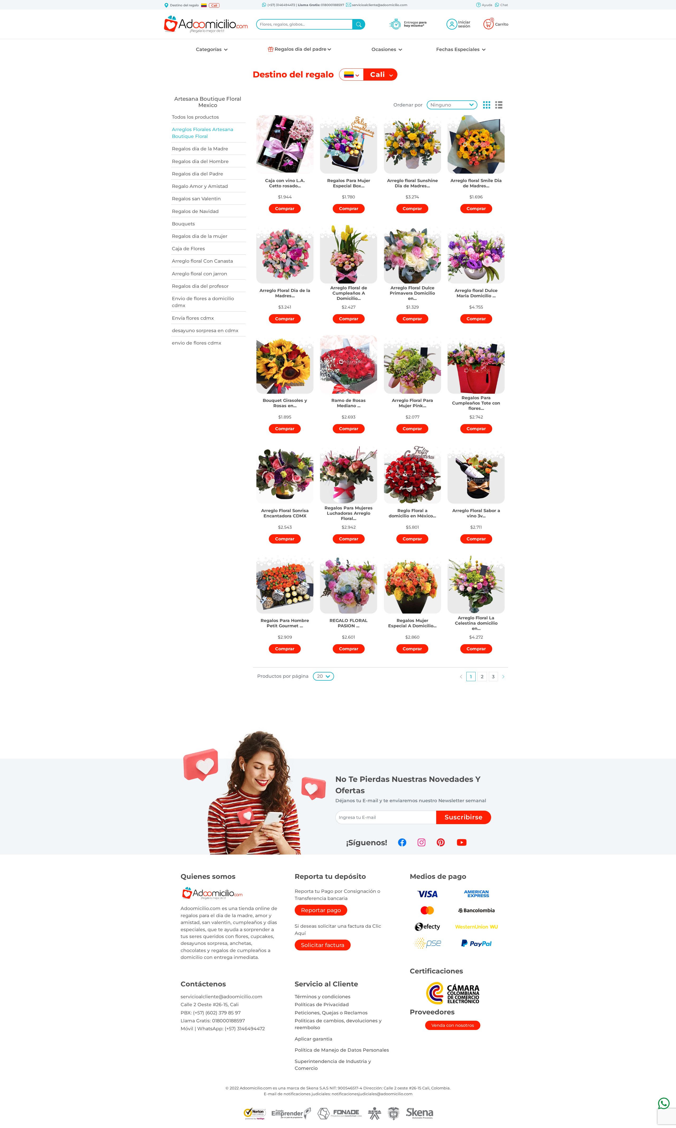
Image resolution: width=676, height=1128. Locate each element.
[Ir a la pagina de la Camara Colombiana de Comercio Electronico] (452, 992)
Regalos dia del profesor (200, 286)
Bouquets (183, 223)
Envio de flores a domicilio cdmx (203, 302)
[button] (204, 5)
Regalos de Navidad (195, 211)
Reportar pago (321, 910)
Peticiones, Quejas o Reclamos (331, 1012)
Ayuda (486, 5)
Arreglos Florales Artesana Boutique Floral (202, 133)
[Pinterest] (440, 842)
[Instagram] (421, 842)
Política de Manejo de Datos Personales (342, 1050)
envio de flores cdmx (196, 343)
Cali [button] (214, 5)
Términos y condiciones (322, 996)
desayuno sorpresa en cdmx (205, 330)
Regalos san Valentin (196, 198)
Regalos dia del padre (300, 49)
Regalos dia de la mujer (199, 236)
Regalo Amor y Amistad (200, 186)
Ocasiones (384, 49)
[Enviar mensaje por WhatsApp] (663, 1103)
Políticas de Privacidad (322, 1004)
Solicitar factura (322, 945)
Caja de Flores (188, 248)
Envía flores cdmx (193, 318)
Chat (504, 5)
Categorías (209, 49)
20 (320, 676)
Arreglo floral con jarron (199, 273)
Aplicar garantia (313, 1039)
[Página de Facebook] (402, 842)
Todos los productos (195, 117)
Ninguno (440, 105)
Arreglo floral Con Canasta (202, 261)
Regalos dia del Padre (197, 174)
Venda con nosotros (452, 1025)
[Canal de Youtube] (462, 842)
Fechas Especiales (458, 49)
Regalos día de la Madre (200, 148)
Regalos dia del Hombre (200, 161)
